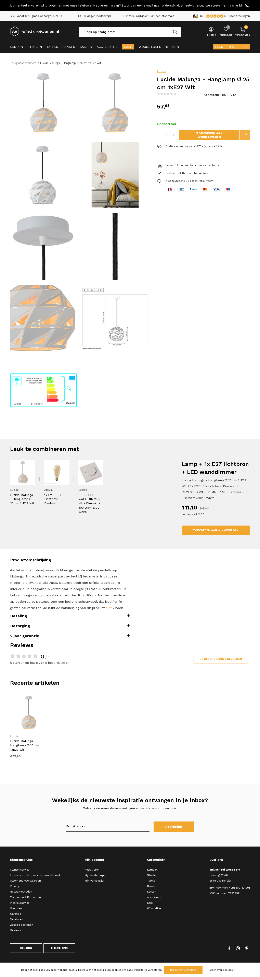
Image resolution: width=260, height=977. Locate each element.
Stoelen (35, 47)
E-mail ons (59, 948)
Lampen (16, 47)
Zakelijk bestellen (21, 924)
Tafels (52, 47)
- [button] (161, 135)
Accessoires (107, 47)
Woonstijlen (150, 47)
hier (109, 608)
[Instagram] (238, 948)
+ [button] (173, 135)
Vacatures (16, 919)
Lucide (161, 71)
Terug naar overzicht (23, 63)
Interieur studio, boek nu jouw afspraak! (35, 875)
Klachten (16, 908)
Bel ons (26, 948)
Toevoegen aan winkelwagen (209, 135)
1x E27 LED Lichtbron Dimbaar (52, 499)
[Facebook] (229, 948)
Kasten (86, 47)
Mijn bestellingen (95, 875)
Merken (172, 47)
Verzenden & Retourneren (26, 897)
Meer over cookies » (222, 969)
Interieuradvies (19, 902)
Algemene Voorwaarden (25, 880)
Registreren (92, 869)
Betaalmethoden (21, 891)
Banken (68, 47)
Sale (128, 47)
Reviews (15, 930)
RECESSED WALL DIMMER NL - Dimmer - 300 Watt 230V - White (90, 503)
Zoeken (175, 32)
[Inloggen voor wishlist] (245, 135)
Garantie (15, 913)
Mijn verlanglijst (94, 880)
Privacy (14, 886)
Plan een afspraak (231, 47)
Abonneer (173, 826)
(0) (176, 93)
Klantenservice (19, 869)
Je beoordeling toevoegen (221, 658)
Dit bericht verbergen (183, 969)
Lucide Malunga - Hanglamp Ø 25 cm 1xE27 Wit (22, 499)
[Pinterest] (246, 948)
